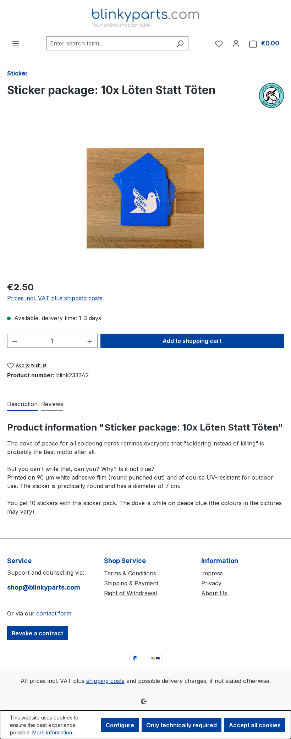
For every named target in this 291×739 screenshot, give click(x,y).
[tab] (22, 404)
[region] (145, 198)
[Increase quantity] (90, 341)
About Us (214, 593)
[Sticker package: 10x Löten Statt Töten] (145, 198)
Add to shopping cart (192, 340)
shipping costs (105, 680)
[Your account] (236, 43)
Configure (120, 725)
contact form (53, 613)
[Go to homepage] (145, 18)
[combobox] (109, 43)
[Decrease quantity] (14, 341)
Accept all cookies (255, 725)
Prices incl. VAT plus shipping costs (55, 298)
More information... (53, 732)
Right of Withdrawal (130, 593)
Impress (212, 573)
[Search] (180, 43)
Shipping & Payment (131, 583)
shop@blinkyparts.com (43, 587)
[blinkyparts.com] (271, 95)
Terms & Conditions (130, 573)
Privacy (211, 583)
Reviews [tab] (52, 403)
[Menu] (15, 43)
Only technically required (181, 725)
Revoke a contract (37, 633)
